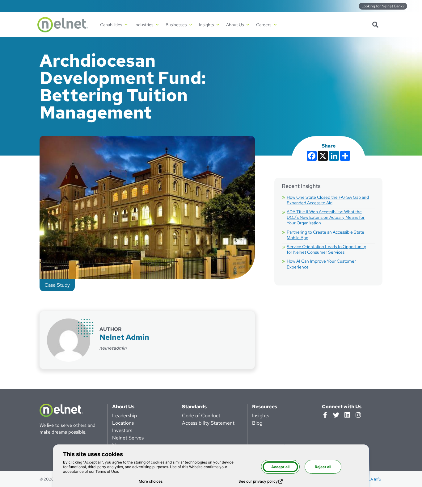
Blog (257, 423)
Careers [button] (263, 24)
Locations (123, 423)
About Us (123, 407)
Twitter (336, 415)
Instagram (358, 415)
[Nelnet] (62, 24)
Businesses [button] (176, 24)
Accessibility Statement (208, 423)
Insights (260, 415)
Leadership (124, 415)
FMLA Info (371, 479)
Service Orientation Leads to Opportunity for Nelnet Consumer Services (326, 249)
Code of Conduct (201, 415)
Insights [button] (206, 24)
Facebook (325, 415)
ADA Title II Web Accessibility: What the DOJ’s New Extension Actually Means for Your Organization (326, 217)
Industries (143, 24)
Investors (122, 430)
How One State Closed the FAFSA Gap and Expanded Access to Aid (328, 200)
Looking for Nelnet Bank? (382, 6)
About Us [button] (235, 24)
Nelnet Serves (128, 438)
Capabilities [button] (111, 24)
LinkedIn (347, 415)
